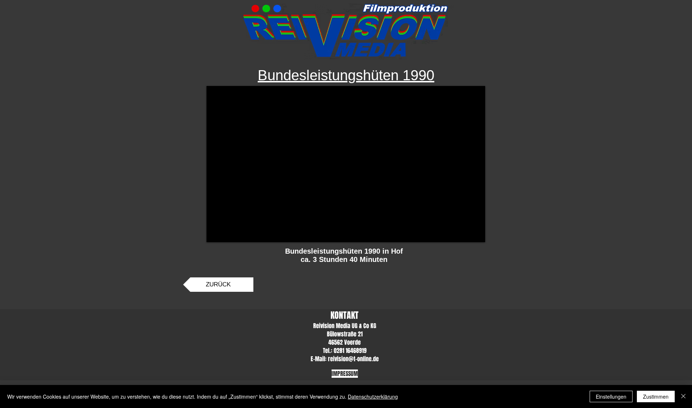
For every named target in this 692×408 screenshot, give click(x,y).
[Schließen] (683, 396)
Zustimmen (656, 396)
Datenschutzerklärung (373, 396)
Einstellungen (611, 396)
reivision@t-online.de (353, 359)
